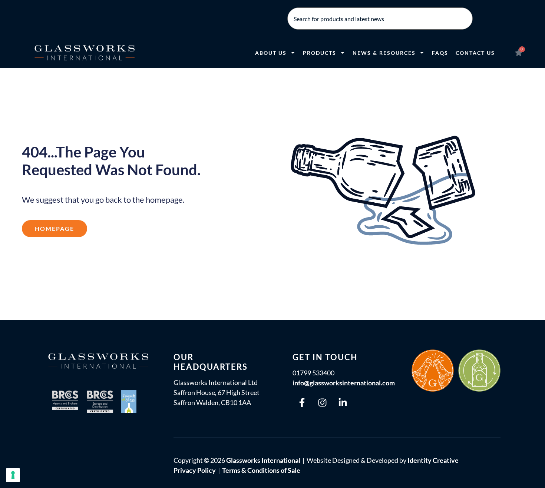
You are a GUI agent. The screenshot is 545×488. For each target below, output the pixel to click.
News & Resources (384, 53)
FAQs (440, 53)
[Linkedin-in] (342, 402)
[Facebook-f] (302, 402)
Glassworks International (263, 460)
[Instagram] (322, 402)
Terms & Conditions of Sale (261, 470)
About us (271, 53)
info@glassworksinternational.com (344, 383)
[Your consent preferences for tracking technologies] (13, 475)
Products (319, 53)
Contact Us (475, 53)
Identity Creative (433, 460)
